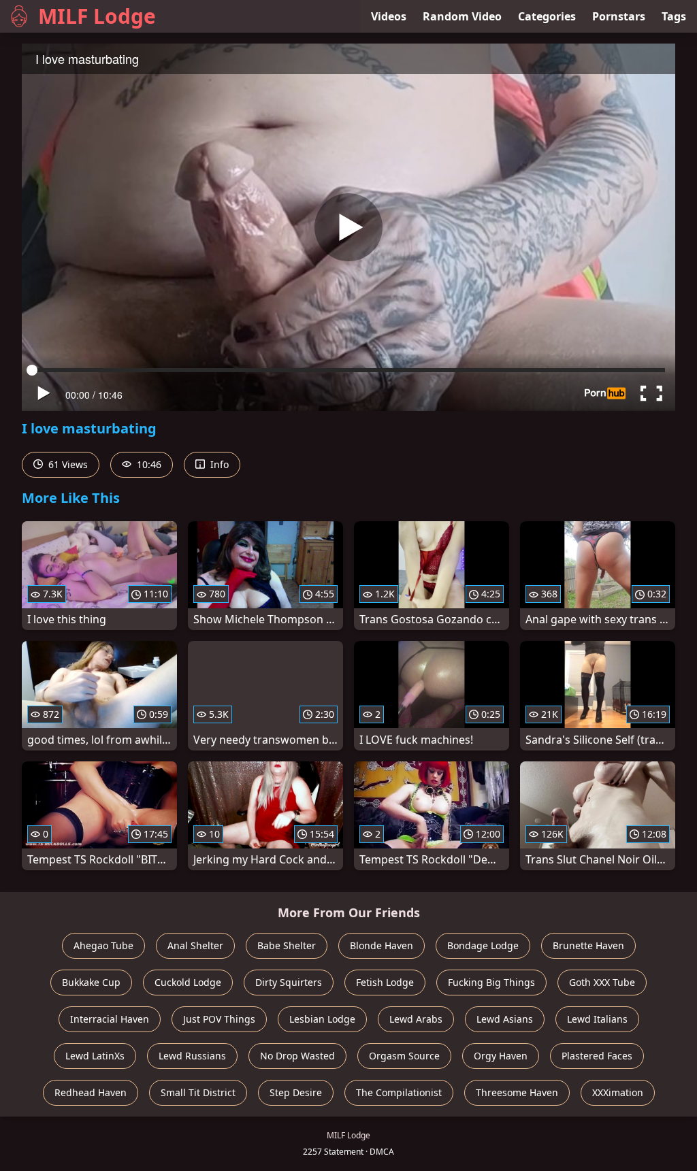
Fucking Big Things (491, 982)
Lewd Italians (597, 1018)
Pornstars (618, 16)
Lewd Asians (504, 1018)
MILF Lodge (97, 16)
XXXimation (617, 1092)
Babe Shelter (286, 945)
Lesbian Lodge (322, 1018)
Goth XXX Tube (602, 982)
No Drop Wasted (297, 1055)
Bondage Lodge (483, 945)
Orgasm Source (404, 1055)
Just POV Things (219, 1018)
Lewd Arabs (415, 1018)
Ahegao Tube (103, 945)
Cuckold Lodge (188, 982)
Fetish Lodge (385, 982)
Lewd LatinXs (95, 1055)
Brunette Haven (588, 945)
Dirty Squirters (288, 982)
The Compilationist (399, 1092)
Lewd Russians (192, 1055)
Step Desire (296, 1092)
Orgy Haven (501, 1055)
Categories (547, 16)
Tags (674, 16)
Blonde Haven (381, 945)
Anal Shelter (195, 945)
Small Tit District (198, 1092)
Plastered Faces (597, 1055)
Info (218, 464)
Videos (388, 16)
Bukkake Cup (91, 982)
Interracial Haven (109, 1018)
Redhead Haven (90, 1092)
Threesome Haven (517, 1092)
